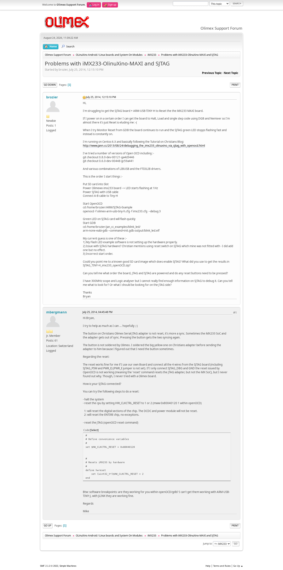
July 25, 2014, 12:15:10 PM (101, 97)
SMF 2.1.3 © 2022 (49, 566)
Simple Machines (67, 566)
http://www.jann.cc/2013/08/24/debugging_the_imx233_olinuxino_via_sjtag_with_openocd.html (144, 145)
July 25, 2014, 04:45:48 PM (97, 312)
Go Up (47, 525)
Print (235, 84)
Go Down (50, 84)
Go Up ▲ (238, 565)
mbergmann (56, 312)
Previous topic (212, 73)
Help (208, 565)
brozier (52, 97)
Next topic (231, 73)
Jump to (207, 543)
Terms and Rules (222, 565)
